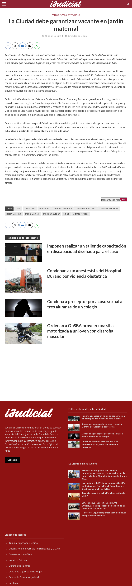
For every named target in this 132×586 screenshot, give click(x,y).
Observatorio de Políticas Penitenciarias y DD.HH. (34, 548)
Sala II (66, 213)
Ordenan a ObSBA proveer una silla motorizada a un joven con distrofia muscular (80, 331)
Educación (44, 208)
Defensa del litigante (19, 565)
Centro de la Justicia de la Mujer (25, 571)
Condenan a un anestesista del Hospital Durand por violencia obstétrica (84, 273)
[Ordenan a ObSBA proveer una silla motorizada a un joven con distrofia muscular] (23, 333)
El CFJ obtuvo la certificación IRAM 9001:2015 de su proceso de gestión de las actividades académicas (103, 506)
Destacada (30, 208)
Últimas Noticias (81, 213)
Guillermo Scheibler (108, 208)
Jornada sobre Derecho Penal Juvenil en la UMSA (103, 494)
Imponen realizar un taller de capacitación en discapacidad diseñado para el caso (86, 248)
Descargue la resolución (114, 199)
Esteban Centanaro (62, 208)
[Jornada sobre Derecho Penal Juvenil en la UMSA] (74, 496)
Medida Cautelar (51, 213)
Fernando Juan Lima (85, 208)
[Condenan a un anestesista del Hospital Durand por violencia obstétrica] (23, 280)
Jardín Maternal (13, 213)
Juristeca (13, 583)
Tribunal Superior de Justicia (23, 542)
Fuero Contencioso (70, 15)
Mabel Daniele (32, 213)
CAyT (18, 208)
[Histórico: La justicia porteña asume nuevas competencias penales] (74, 515)
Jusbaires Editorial (18, 560)
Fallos (55, 15)
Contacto (12, 459)
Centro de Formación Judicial (24, 577)
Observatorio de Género (21, 554)
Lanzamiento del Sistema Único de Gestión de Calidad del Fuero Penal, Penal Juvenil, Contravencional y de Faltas (103, 486)
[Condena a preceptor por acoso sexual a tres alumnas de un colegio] (23, 308)
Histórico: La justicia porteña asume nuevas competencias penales (104, 514)
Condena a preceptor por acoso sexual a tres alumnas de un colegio (84, 304)
